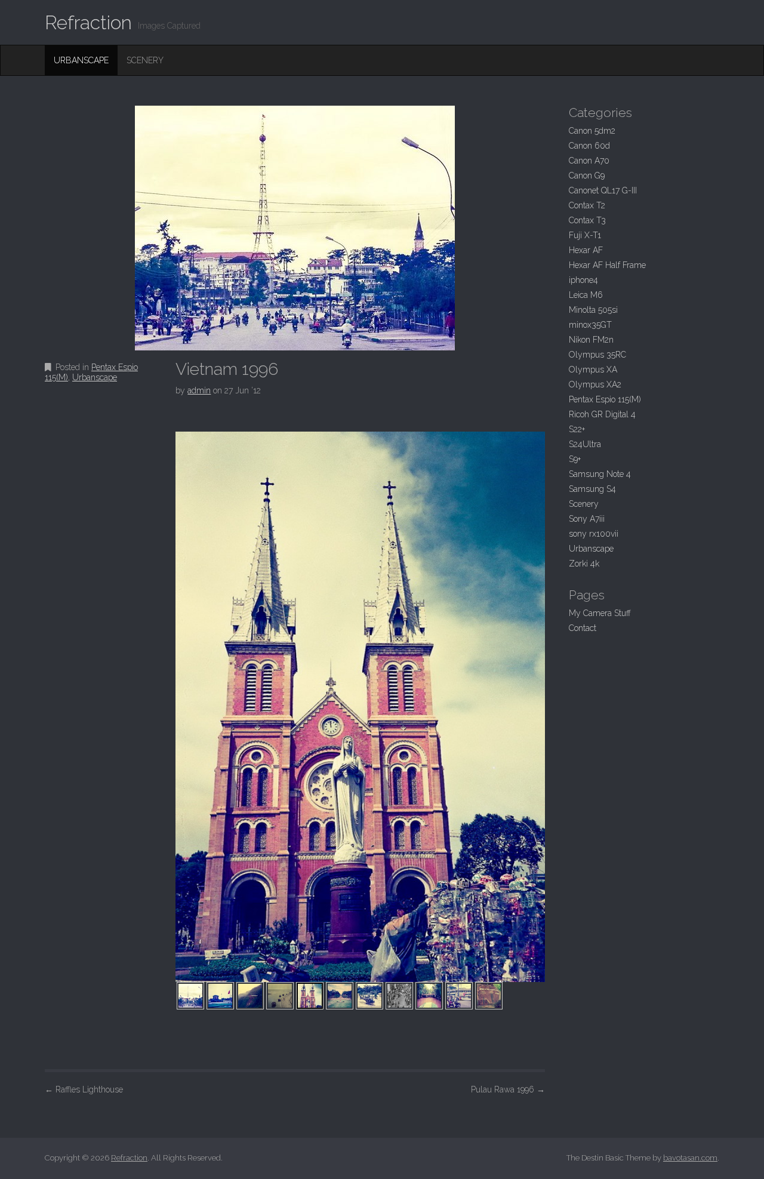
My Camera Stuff (600, 613)
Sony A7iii (587, 519)
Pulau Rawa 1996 (508, 1089)
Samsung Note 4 (600, 474)
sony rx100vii (593, 533)
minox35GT (590, 325)
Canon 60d (589, 145)
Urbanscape (81, 60)
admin (199, 390)
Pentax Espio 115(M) (605, 399)
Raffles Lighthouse (84, 1089)
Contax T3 (587, 220)
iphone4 (583, 280)
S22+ (577, 429)
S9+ (575, 459)
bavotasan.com (690, 1157)
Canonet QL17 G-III (603, 190)
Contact (582, 628)
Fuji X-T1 (585, 235)
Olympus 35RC (597, 354)
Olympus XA (593, 369)
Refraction (88, 22)
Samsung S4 (592, 489)
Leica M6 (586, 295)
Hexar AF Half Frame (607, 265)
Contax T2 (587, 205)
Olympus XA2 (595, 384)
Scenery (145, 60)
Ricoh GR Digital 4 (602, 414)
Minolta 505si (593, 310)
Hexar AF (586, 250)
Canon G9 (587, 175)
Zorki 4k (584, 563)
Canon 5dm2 (592, 131)
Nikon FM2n (591, 339)
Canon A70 (589, 160)
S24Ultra (585, 444)
